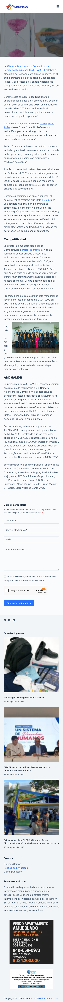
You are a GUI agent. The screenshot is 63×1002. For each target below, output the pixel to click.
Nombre (11, 520)
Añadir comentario (16, 549)
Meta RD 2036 (44, 199)
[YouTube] (14, 620)
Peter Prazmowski (32, 249)
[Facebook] (5, 620)
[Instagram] (9, 620)
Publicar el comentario (19, 603)
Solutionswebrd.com (47, 998)
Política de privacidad (16, 867)
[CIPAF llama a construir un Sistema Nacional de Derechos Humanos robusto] (31, 734)
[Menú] (58, 6)
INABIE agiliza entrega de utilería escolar (24, 697)
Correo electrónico (16, 530)
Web (8, 539)
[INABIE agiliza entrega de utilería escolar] (31, 664)
